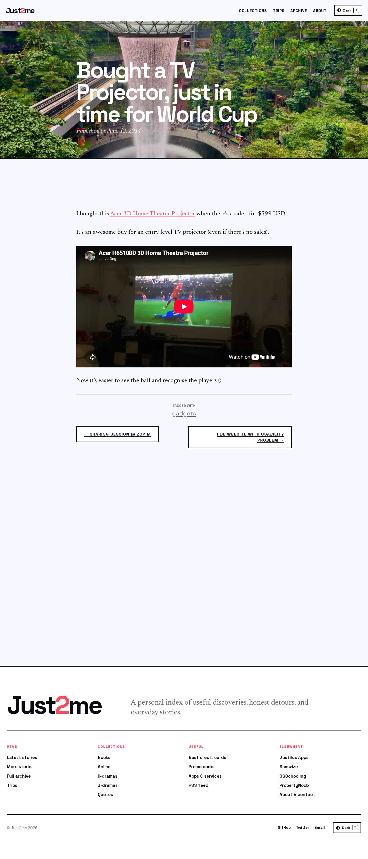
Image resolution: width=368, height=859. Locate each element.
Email (320, 827)
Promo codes (202, 766)
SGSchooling (292, 776)
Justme (20, 10)
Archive (298, 10)
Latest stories (22, 757)
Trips (279, 10)
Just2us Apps (293, 757)
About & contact (297, 794)
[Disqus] (184, 557)
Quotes (105, 794)
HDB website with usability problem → (250, 437)
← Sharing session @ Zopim (117, 434)
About (320, 10)
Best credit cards (207, 757)
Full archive (19, 776)
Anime (104, 766)
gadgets (184, 413)
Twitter (302, 827)
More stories (20, 766)
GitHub (284, 827)
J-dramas (108, 785)
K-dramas (107, 776)
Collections (253, 10)
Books (104, 757)
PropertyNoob (294, 785)
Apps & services (205, 776)
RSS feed (198, 785)
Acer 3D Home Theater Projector (152, 214)
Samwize (288, 766)
